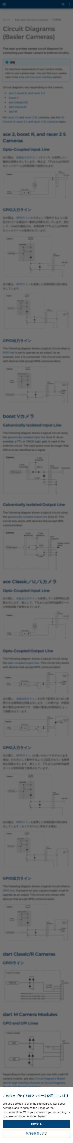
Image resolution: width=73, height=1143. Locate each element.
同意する (36, 1123)
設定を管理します (36, 1133)
